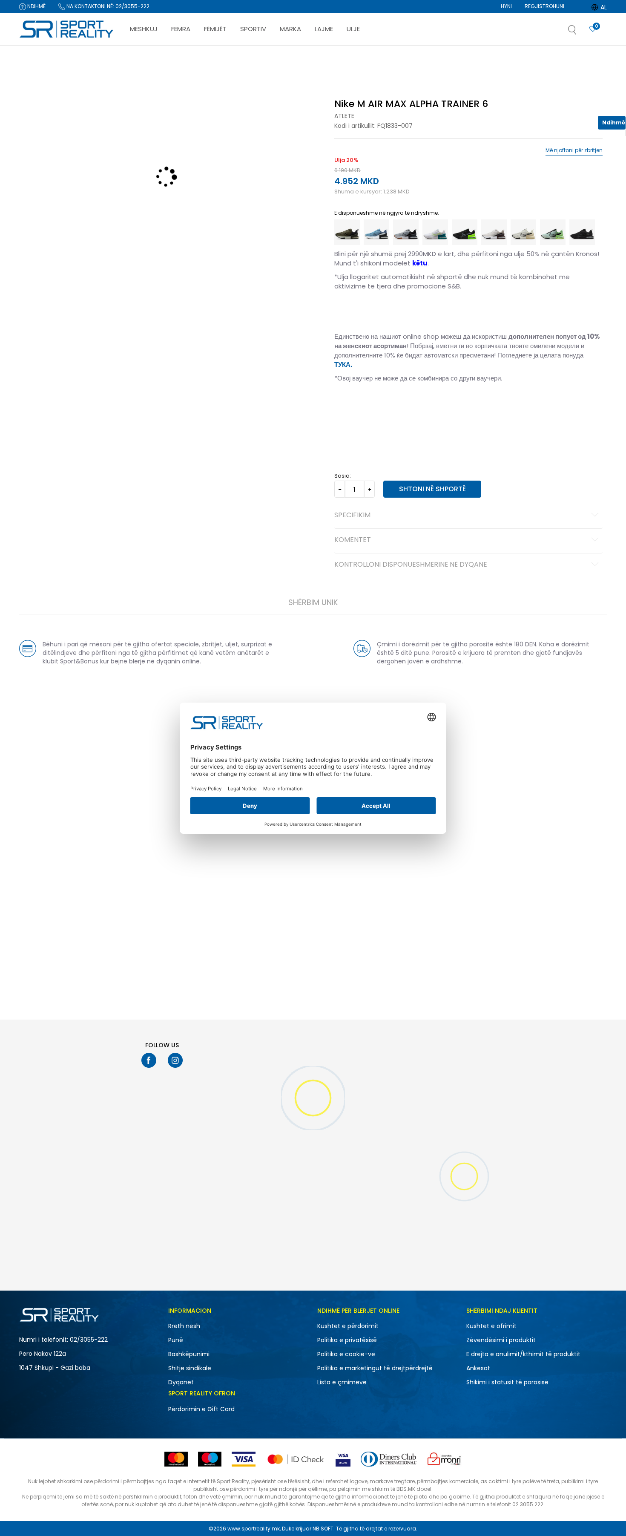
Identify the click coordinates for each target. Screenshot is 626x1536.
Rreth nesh (184, 1326)
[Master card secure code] (295, 1459)
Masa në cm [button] (399, 405)
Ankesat (478, 1368)
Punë (175, 1340)
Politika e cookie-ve (346, 1354)
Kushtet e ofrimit (491, 1326)
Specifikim (352, 515)
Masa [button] (369, 405)
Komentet (352, 540)
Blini (342, 82)
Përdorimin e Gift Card (201, 1409)
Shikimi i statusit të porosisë (507, 1382)
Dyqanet (181, 1382)
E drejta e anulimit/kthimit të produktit (523, 1354)
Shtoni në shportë (432, 489)
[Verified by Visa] (343, 1459)
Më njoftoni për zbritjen (574, 150)
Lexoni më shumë (360, 54)
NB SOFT (323, 1528)
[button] (581, 32)
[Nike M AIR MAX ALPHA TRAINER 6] (347, 232)
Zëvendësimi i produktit (501, 1340)
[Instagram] (175, 1060)
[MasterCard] (176, 1459)
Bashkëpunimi (189, 1354)
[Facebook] (148, 1060)
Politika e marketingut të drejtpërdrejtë (375, 1368)
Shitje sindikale (189, 1368)
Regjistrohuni (544, 6)
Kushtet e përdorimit (348, 1326)
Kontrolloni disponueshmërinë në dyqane (410, 565)
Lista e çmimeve (342, 1382)
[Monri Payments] (444, 1459)
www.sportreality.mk (253, 1528)
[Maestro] (209, 1459)
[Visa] (244, 1459)
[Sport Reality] (67, 29)
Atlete (344, 116)
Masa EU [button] (345, 405)
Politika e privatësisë (347, 1340)
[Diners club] (388, 1459)
